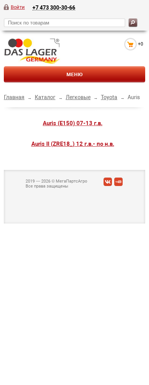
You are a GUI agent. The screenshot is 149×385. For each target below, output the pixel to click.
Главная (14, 97)
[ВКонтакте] (108, 183)
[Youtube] (118, 183)
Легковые (78, 97)
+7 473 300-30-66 (53, 7)
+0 (140, 44)
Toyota (109, 97)
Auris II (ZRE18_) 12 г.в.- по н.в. (72, 143)
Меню (74, 74)
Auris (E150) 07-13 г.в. (72, 123)
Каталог (45, 97)
